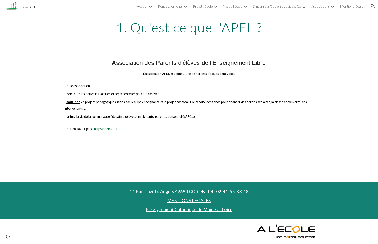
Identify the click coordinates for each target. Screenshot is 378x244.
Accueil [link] (142, 6)
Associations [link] (320, 6)
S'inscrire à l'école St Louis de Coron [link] (279, 6)
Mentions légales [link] (352, 6)
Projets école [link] (203, 6)
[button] (373, 6)
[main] (189, 27)
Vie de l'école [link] (233, 6)
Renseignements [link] (170, 6)
